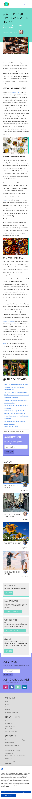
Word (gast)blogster (11, 731)
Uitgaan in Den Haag (11, 397)
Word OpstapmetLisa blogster (15, 631)
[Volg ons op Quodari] (18, 687)
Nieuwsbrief (8, 728)
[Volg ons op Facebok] (11, 687)
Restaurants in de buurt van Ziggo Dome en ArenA (15, 741)
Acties (7, 704)
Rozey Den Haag (15, 92)
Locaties (7, 709)
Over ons (8, 721)
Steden (7, 707)
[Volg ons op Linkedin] (24, 687)
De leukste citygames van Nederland (13, 762)
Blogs (7, 701)
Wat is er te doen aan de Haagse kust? (16, 395)
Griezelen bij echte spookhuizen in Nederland (15, 757)
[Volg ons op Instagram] (5, 687)
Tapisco (5, 200)
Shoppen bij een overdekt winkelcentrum (12, 752)
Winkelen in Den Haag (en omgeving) (16, 392)
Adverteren (8, 723)
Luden (4, 343)
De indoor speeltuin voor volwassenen (12, 746)
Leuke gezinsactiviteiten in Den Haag (16, 384)
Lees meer (9, 593)
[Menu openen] (28, 4)
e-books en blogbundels (13, 612)
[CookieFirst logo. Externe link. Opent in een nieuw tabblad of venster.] (2, 769)
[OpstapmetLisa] (6, 4)
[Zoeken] (24, 4)
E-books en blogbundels (12, 712)
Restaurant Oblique (8, 321)
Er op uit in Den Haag (11, 426)
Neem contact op (10, 726)
